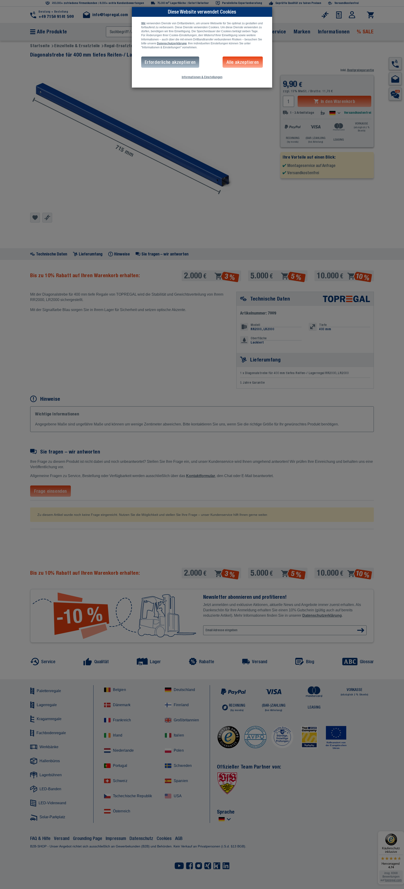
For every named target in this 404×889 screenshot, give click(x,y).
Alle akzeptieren (243, 62)
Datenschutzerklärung (172, 43)
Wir (143, 23)
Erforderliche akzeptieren (170, 62)
